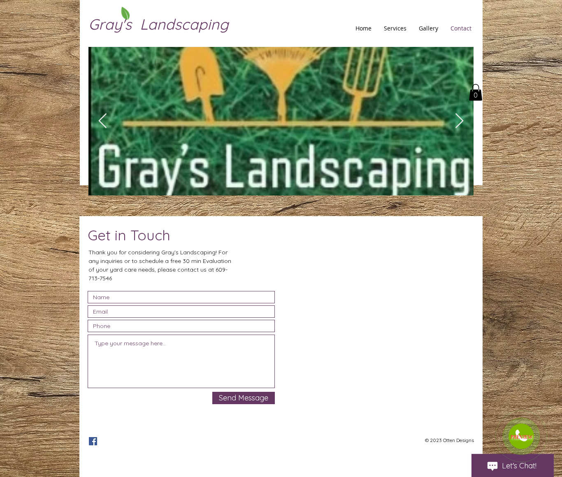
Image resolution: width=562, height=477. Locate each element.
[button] (476, 92)
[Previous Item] (102, 121)
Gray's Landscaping (158, 24)
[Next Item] (459, 121)
